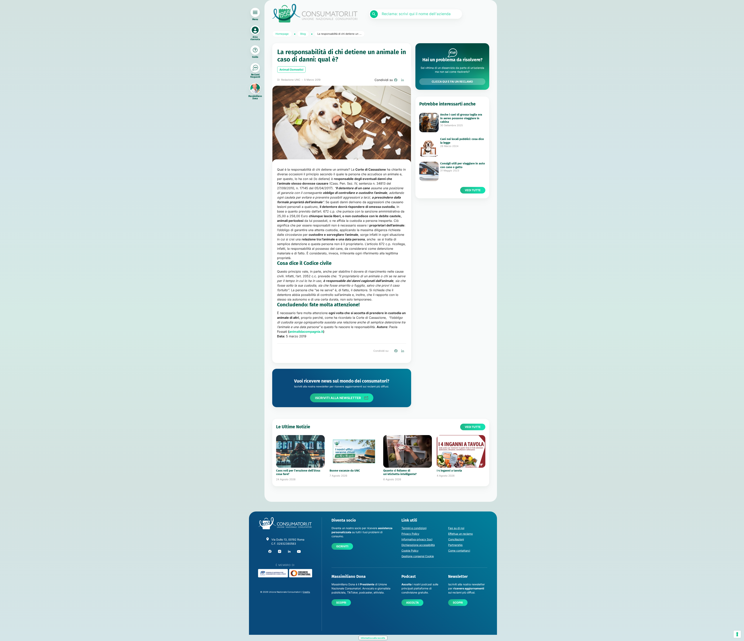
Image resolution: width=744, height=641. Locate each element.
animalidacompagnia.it (306, 331)
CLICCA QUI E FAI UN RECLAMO (452, 81)
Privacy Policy (410, 533)
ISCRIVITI (342, 546)
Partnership (455, 545)
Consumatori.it (314, 13)
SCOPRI (341, 602)
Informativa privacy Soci (416, 539)
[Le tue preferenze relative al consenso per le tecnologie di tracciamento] (737, 634)
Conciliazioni (456, 539)
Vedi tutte (473, 190)
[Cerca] (374, 14)
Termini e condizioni (413, 528)
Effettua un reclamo (460, 533)
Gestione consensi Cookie (417, 556)
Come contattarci (459, 550)
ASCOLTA (412, 602)
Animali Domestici (291, 69)
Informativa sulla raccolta (373, 638)
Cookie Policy (409, 550)
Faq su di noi (456, 528)
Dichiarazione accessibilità (418, 545)
